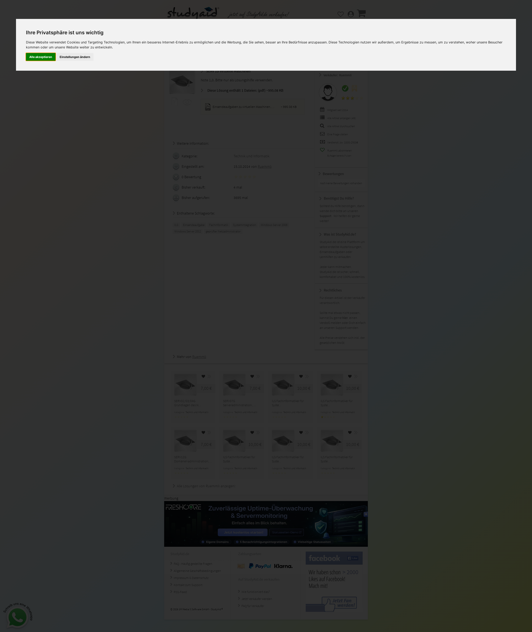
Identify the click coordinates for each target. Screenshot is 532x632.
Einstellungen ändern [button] (75, 57)
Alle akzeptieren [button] (40, 57)
